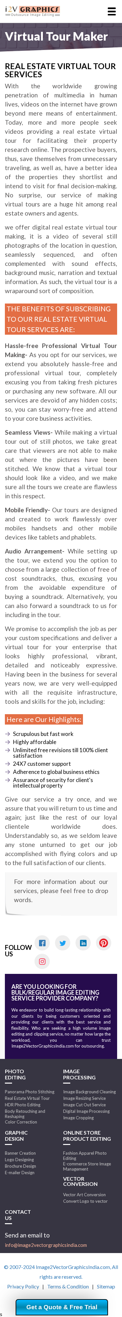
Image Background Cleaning (89, 1091)
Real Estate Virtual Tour (27, 1098)
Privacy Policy (23, 1286)
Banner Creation (20, 1153)
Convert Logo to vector (85, 1201)
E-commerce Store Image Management (87, 1166)
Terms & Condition (68, 1286)
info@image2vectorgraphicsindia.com (46, 1245)
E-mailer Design (19, 1172)
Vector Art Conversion (84, 1194)
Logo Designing (19, 1159)
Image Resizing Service (84, 1098)
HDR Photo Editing (22, 1104)
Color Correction (21, 1121)
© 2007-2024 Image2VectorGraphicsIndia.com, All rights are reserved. (61, 1272)
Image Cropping (78, 1117)
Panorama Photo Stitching (29, 1091)
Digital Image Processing (86, 1111)
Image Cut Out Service (84, 1104)
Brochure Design (20, 1166)
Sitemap (106, 1286)
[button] (112, 11)
